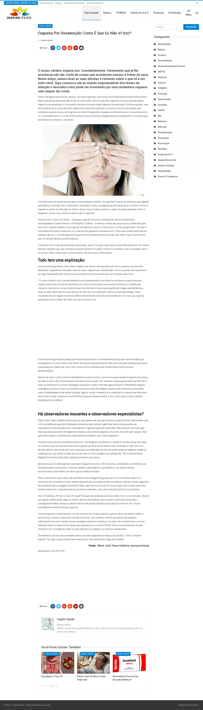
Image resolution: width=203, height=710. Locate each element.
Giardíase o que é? (52, 676)
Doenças (158, 12)
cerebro (162, 55)
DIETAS (161, 71)
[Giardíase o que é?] (57, 663)
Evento (58, 3)
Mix (159, 116)
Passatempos (165, 132)
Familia (162, 83)
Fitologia (162, 93)
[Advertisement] (93, 58)
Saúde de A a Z (140, 12)
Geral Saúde (91, 12)
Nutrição (162, 127)
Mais (189, 14)
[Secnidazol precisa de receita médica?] (129, 663)
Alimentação (164, 44)
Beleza (107, 12)
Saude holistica (166, 165)
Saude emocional (167, 160)
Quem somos (46, 3)
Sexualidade (164, 171)
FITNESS (121, 12)
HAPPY (161, 110)
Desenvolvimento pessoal (171, 66)
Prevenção (175, 12)
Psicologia (163, 143)
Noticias (162, 121)
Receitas (162, 149)
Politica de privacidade (74, 3)
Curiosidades (165, 60)
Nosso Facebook (95, 3)
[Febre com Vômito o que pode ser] (93, 663)
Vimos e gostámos (168, 176)
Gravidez (162, 105)
